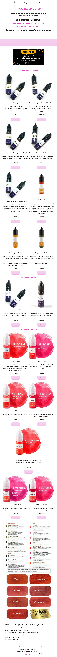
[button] (15, 119)
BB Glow (40, 42)
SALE (17, 42)
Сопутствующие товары (6, 42)
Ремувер (35, 42)
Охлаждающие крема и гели (25, 42)
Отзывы (45, 42)
